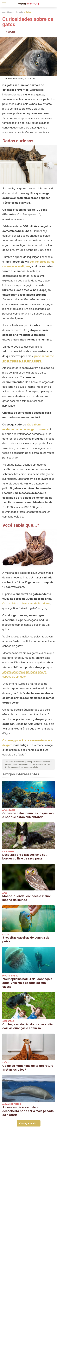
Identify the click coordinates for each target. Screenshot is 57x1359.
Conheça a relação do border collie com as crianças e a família (27, 1026)
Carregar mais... (28, 1123)
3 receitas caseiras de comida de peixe (25, 939)
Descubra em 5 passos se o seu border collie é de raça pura (24, 856)
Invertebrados (10, 976)
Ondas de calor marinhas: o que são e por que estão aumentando (28, 815)
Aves (4, 893)
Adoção (19, 12)
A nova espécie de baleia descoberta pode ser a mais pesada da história (28, 1111)
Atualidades (7, 12)
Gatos (28, 12)
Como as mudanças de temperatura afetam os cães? (27, 1067)
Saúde (5, 1062)
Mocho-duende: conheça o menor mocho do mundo (26, 898)
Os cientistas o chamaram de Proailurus (26, 603)
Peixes (5, 934)
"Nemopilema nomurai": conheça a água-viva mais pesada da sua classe (27, 982)
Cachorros (8, 851)
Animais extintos (11, 1104)
